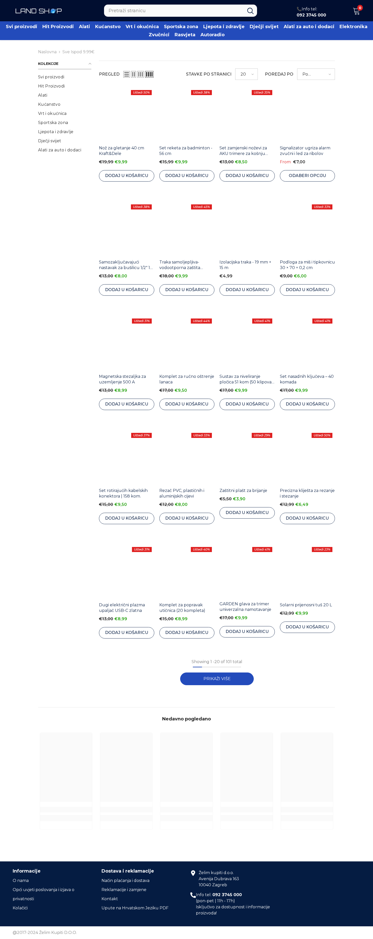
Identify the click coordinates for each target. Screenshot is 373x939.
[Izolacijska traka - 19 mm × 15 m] (247, 229)
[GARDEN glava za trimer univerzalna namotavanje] (247, 571)
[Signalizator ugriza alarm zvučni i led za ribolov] (307, 115)
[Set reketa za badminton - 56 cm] (187, 115)
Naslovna (47, 51)
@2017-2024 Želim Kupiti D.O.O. (45, 932)
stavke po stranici (208, 74)
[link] (66, 809)
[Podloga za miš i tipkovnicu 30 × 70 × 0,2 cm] (307, 229)
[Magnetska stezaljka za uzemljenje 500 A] (126, 343)
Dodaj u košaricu (126, 175)
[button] (126, 74)
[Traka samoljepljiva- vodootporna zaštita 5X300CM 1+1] (187, 229)
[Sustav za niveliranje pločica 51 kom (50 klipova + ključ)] (247, 343)
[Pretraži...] (180, 11)
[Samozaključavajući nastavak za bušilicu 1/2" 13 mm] (126, 229)
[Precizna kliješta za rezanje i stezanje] (307, 458)
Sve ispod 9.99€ (78, 51)
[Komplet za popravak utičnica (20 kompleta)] (187, 572)
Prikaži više (217, 678)
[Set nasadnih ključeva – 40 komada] (307, 343)
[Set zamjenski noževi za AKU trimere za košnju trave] (247, 115)
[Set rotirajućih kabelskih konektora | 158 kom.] (126, 458)
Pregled (109, 74)
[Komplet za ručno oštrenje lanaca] (187, 343)
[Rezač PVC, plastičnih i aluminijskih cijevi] (187, 458)
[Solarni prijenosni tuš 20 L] (307, 572)
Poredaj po (279, 74)
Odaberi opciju (307, 175)
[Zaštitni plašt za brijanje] (247, 458)
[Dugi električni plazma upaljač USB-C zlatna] (126, 572)
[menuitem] (64, 77)
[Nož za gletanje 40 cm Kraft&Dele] (126, 115)
